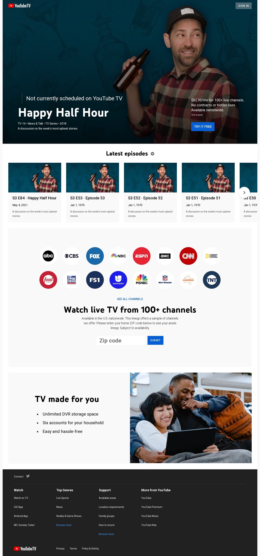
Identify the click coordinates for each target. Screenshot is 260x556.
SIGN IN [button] (243, 5)
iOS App (18, 507)
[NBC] (118, 256)
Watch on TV (21, 498)
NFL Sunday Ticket (24, 525)
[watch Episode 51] (208, 178)
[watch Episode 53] (92, 178)
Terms (73, 548)
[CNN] (188, 256)
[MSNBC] (141, 280)
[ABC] (48, 256)
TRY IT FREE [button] (203, 126)
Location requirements (111, 507)
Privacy (60, 548)
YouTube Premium (151, 507)
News (59, 507)
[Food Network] (48, 280)
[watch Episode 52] (150, 178)
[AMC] (165, 256)
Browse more (63, 525)
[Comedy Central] (211, 256)
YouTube (146, 498)
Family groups (106, 516)
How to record (106, 525)
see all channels (130, 299)
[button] (244, 192)
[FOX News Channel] (71, 280)
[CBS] (71, 256)
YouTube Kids (149, 525)
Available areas (107, 498)
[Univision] (118, 280)
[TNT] (211, 280)
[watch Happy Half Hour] (34, 178)
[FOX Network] (95, 256)
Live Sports (62, 498)
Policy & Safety (90, 548)
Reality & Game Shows (69, 516)
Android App (21, 516)
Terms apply (197, 115)
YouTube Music (149, 516)
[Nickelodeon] (188, 280)
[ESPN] (141, 256)
